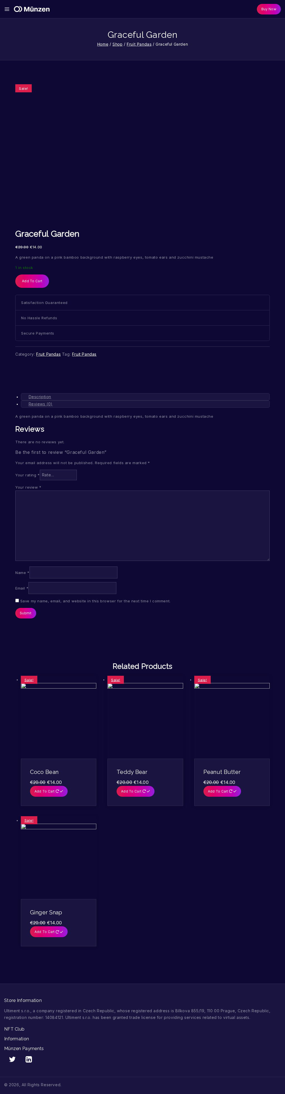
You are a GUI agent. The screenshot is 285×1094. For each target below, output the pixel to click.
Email (21, 588)
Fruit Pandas (48, 354)
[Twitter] (12, 1059)
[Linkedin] (29, 1059)
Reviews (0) (41, 404)
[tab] (145, 396)
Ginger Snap (46, 912)
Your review (28, 487)
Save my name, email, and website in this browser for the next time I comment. (95, 601)
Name (22, 572)
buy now (268, 9)
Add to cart (32, 281)
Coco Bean (44, 772)
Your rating (27, 475)
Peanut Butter (222, 772)
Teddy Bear (132, 772)
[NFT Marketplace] (32, 9)
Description (40, 396)
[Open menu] (7, 9)
